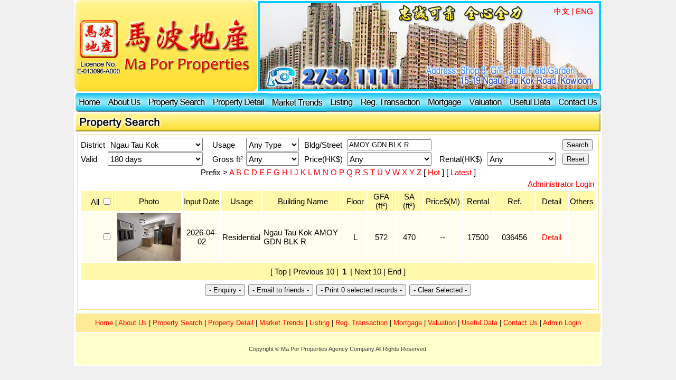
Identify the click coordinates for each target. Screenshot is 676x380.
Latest (462, 172)
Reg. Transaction (361, 323)
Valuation (442, 323)
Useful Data (479, 323)
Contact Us (520, 323)
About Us (132, 323)
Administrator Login (561, 183)
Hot (435, 172)
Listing (319, 323)
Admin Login (562, 323)
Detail (551, 237)
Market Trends (281, 323)
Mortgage (407, 323)
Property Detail (230, 323)
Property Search (177, 323)
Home (104, 323)
